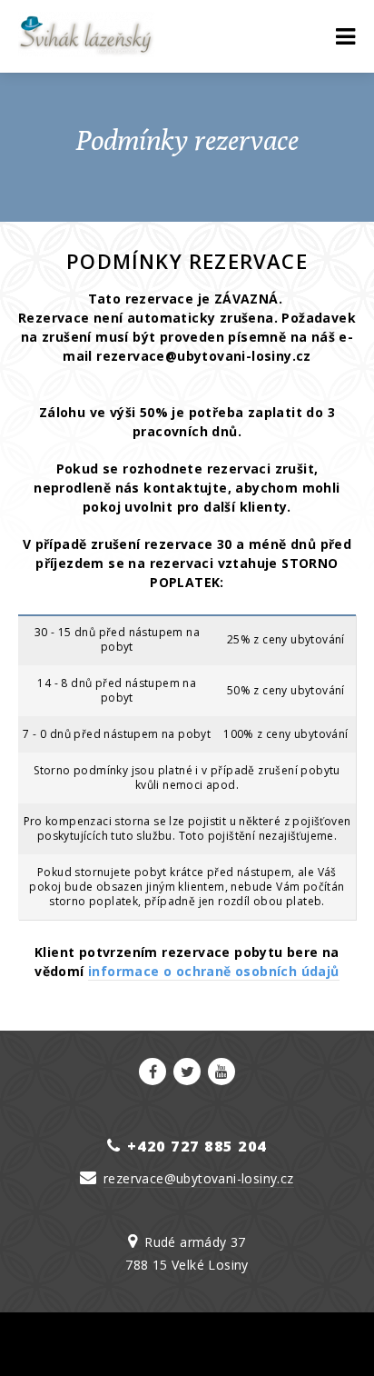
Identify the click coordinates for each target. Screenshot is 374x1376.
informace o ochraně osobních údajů (214, 971)
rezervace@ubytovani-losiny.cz (198, 1178)
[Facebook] (152, 1071)
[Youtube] (221, 1071)
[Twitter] (187, 1071)
